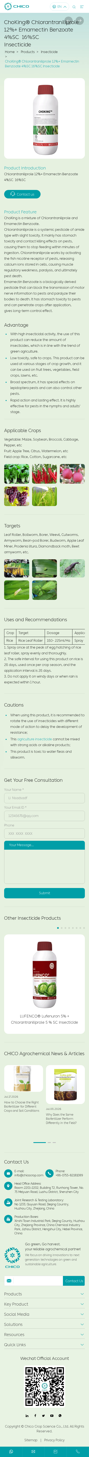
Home (10, 52)
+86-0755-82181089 (69, 1175)
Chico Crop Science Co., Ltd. (47, 1426)
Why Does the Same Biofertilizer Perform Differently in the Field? (61, 1119)
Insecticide (49, 52)
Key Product (16, 1304)
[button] (58, 928)
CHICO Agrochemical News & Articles (44, 1053)
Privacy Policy (54, 1440)
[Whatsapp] (11, 1452)
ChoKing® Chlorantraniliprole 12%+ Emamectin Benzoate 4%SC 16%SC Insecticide (42, 63)
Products (28, 52)
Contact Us (16, 1162)
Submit (44, 893)
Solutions (13, 1324)
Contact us (22, 194)
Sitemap (30, 1440)
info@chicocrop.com (28, 1175)
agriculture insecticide (34, 739)
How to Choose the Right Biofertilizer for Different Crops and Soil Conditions (21, 1107)
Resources (14, 1334)
